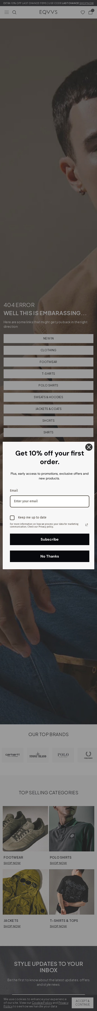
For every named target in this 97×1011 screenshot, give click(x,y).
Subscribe (50, 539)
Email (14, 491)
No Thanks (49, 556)
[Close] (88, 447)
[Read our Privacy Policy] (86, 525)
